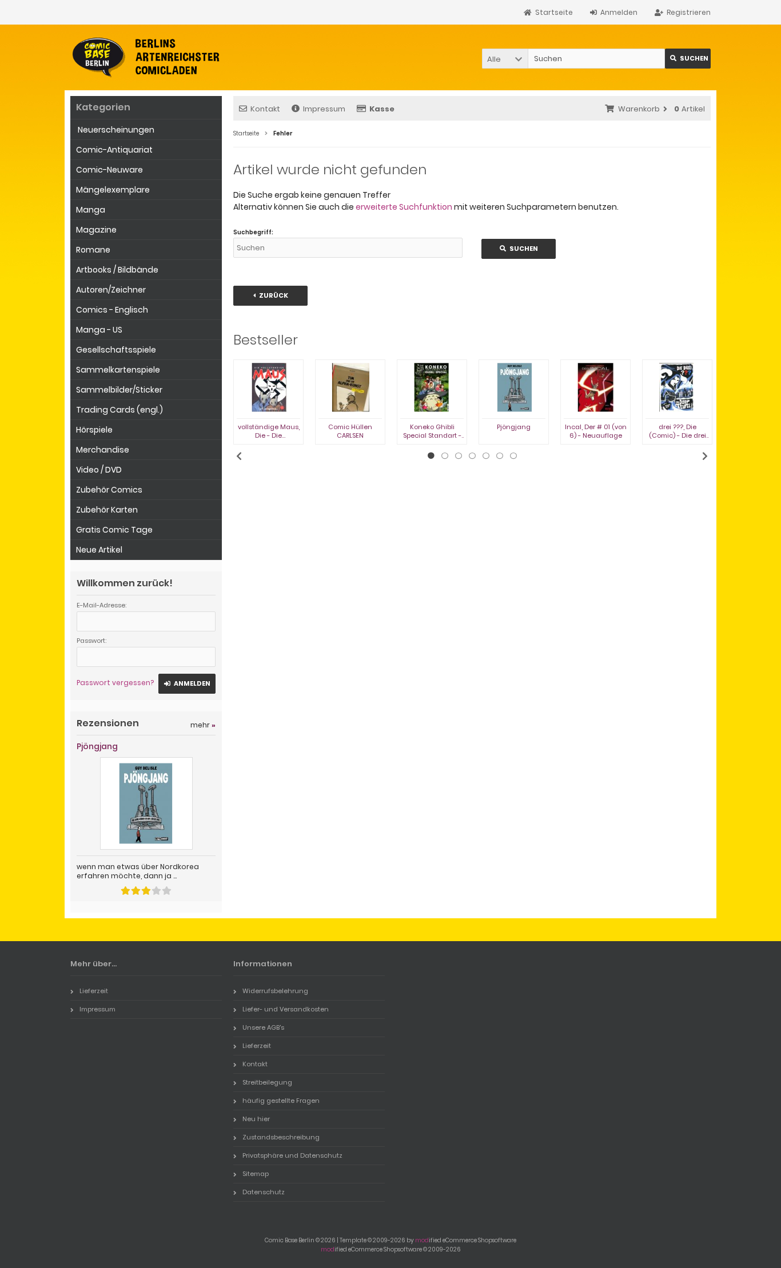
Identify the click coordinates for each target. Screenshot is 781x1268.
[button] (505, 59)
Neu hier (256, 1118)
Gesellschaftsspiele (116, 349)
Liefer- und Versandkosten (285, 1009)
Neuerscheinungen (115, 129)
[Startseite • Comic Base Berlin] (146, 57)
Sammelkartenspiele (118, 369)
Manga (90, 209)
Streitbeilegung (267, 1082)
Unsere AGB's (263, 1027)
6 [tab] (499, 456)
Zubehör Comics (109, 489)
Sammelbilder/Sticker (119, 389)
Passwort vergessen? (115, 682)
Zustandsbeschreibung (281, 1137)
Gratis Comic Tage (114, 529)
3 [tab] (458, 456)
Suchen (687, 58)
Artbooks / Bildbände (117, 269)
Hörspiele (94, 429)
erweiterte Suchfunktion (404, 207)
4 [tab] (472, 456)
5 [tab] (486, 456)
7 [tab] (513, 456)
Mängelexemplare (113, 189)
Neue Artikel (99, 549)
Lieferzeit (93, 990)
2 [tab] (445, 456)
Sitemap (255, 1173)
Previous (239, 456)
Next (705, 456)
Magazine (96, 229)
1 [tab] (431, 456)
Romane (93, 249)
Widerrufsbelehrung (275, 990)
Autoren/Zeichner (111, 289)
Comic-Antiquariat (114, 149)
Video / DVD (99, 469)
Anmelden (187, 683)
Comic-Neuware (109, 169)
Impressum (324, 108)
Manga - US (99, 329)
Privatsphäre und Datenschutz (292, 1155)
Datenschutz (263, 1192)
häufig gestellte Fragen (281, 1100)
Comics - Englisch (112, 309)
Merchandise (102, 449)
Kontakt (265, 108)
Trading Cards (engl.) (119, 409)
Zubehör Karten (107, 509)
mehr (203, 725)
